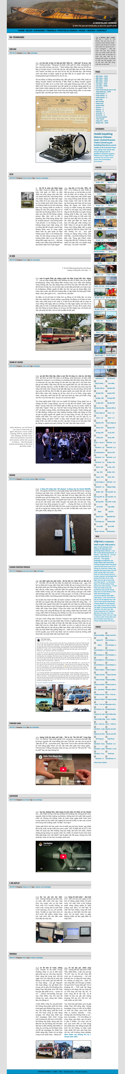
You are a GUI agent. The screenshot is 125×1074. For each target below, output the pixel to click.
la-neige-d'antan (108, 155)
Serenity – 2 (100, 115)
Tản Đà (101, 599)
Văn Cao (100, 580)
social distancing (103, 553)
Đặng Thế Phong (109, 621)
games (96, 586)
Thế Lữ (96, 601)
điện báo (12, 49)
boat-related (26, 479)
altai (11, 174)
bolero (109, 570)
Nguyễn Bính (98, 570)
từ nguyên (105, 558)
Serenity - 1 (98, 558)
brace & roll (111, 566)
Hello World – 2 (101, 95)
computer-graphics (108, 154)
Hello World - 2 (99, 597)
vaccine (103, 605)
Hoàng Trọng (109, 584)
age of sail (98, 547)
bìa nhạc (104, 555)
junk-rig (104, 589)
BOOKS (91, 31)
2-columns (38, 178)
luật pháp (104, 566)
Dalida (113, 582)
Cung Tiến (108, 588)
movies (108, 147)
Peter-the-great (110, 564)
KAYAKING (39, 31)
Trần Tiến (110, 613)
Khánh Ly (112, 574)
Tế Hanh (107, 617)
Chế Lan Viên (100, 617)
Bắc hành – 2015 (102, 78)
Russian (29, 178)
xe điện (12, 256)
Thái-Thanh (107, 150)
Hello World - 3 (106, 557)
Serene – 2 (100, 109)
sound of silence (16, 362)
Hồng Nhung (111, 601)
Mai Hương (100, 101)
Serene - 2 (108, 551)
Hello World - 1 (102, 582)
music (24, 727)
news (111, 157)
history (25, 53)
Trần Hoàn (103, 613)
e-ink (42, 887)
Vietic (97, 143)
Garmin (106, 574)
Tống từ (96, 603)
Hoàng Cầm (101, 611)
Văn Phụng (110, 589)
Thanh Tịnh (105, 615)
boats (105, 570)
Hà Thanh (99, 88)
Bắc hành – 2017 (102, 82)
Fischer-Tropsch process (19, 567)
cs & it (29, 887)
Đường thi (97, 549)
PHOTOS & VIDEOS (67, 31)
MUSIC (82, 31)
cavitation (13, 796)
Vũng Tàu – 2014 (102, 121)
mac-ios (103, 157)
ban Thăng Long (110, 568)
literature (106, 145)
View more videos (100, 762)
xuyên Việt (104, 545)
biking (101, 152)
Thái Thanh (100, 119)
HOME (21, 31)
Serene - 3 (112, 553)
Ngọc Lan (97, 584)
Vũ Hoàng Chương (106, 607)
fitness (96, 155)
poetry (112, 545)
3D (98, 599)
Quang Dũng (105, 593)
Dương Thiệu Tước (104, 572)
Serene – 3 (100, 111)
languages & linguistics (102, 560)
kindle (103, 588)
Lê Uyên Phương (106, 591)
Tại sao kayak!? (101, 117)
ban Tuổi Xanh (108, 597)
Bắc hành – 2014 (102, 76)
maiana (12, 475)
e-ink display (14, 883)
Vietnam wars (107, 547)
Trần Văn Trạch (105, 609)
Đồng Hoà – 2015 (102, 123)
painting (97, 551)
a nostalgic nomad (105, 23)
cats (100, 155)
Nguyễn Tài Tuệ (104, 603)
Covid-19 (107, 152)
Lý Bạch (102, 564)
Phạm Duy (99, 103)
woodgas (13, 953)
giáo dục (108, 549)
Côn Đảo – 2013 (101, 84)
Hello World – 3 (101, 97)
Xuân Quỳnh (103, 601)
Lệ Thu (107, 578)
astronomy (97, 595)
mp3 (96, 545)
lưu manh (101, 574)
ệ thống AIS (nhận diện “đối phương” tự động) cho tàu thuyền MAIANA (65, 489)
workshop (97, 157)
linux (107, 157)
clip (31, 727)
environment (98, 161)
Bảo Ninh (97, 613)
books (102, 551)
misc (113, 150)
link (32, 260)
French (96, 152)
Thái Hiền (102, 578)
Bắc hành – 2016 (102, 80)
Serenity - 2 (109, 586)
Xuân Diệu (107, 619)
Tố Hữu (102, 584)
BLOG (29, 31)
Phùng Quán (98, 615)
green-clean (26, 571)
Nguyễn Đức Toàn (110, 599)
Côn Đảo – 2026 (101, 86)
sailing (99, 150)
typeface (112, 611)
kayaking (32, 479)
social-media (26, 366)
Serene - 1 (97, 555)
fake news (97, 591)
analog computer (99, 576)
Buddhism (97, 154)
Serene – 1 (99, 107)
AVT (107, 611)
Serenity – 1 (100, 113)
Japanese (97, 566)
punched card (15, 723)
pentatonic (97, 589)
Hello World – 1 (101, 94)
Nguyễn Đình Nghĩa (107, 595)
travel (103, 143)
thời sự (108, 605)
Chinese (25, 887)
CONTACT (102, 31)
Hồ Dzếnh (100, 619)
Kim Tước (99, 99)
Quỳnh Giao (100, 105)
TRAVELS (51, 31)
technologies (34, 53)
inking (96, 568)
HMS (103, 549)
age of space (107, 580)
